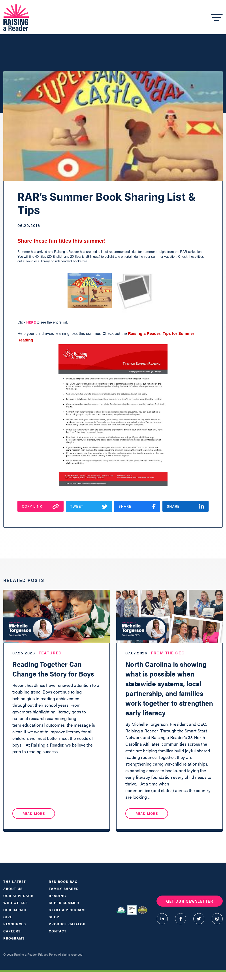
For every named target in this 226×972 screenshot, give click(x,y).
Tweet (76, 506)
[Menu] (217, 17)
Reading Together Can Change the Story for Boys (55, 668)
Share (125, 506)
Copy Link (32, 506)
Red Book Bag (63, 881)
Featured (50, 653)
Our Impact (15, 909)
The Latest (14, 881)
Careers (12, 931)
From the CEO (168, 653)
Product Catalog (67, 923)
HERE (31, 322)
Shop (54, 916)
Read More (34, 813)
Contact (57, 931)
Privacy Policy (47, 954)
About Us (13, 888)
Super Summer (64, 902)
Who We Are (15, 902)
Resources (14, 923)
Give (7, 916)
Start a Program (67, 909)
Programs (14, 938)
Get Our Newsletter (189, 901)
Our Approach (18, 895)
